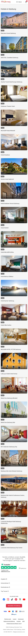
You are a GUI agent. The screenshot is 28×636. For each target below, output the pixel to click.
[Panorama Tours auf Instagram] (8, 599)
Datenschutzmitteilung (9, 621)
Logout (14, 619)
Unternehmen (4, 583)
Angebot (3, 579)
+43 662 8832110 (7, 631)
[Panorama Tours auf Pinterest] (16, 599)
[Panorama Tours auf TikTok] (12, 599)
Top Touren (4, 591)
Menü (20, 2)
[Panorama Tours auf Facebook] (4, 599)
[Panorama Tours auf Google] (20, 599)
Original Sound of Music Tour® (14, 623)
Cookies (19, 621)
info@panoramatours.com (19, 631)
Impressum (21, 619)
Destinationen (5, 587)
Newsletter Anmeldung (14, 605)
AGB (23, 621)
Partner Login (7, 619)
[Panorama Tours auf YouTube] (24, 599)
